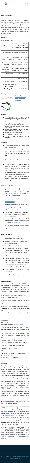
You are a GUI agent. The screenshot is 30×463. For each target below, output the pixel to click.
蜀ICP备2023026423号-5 (23, 456)
